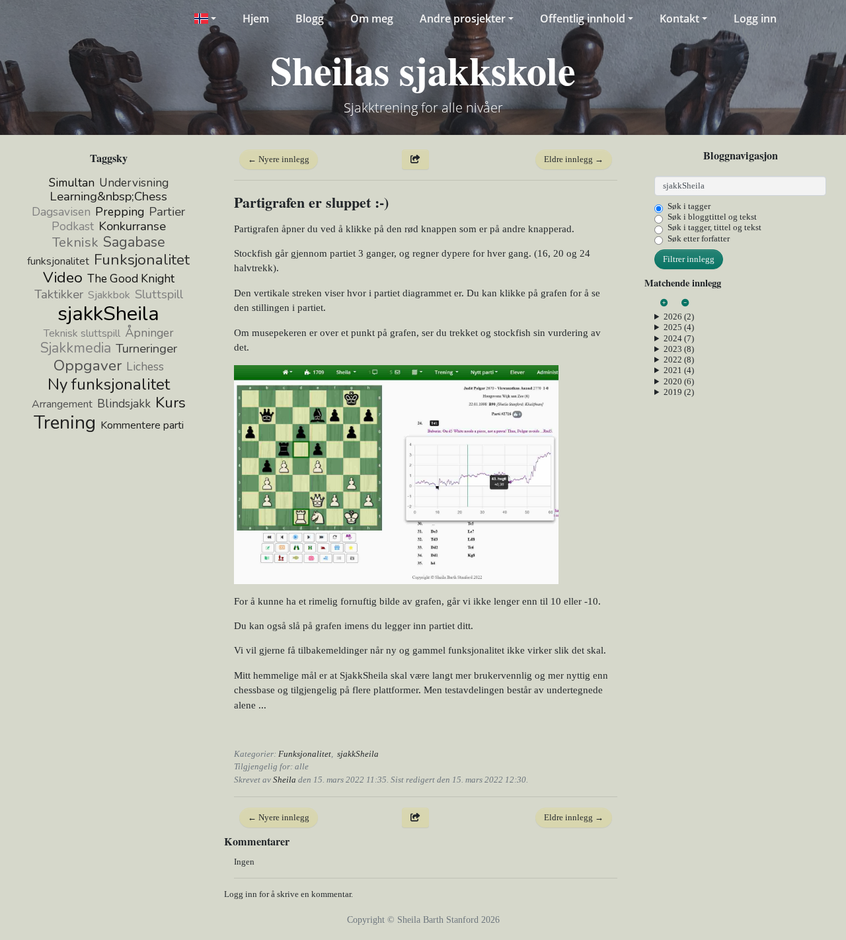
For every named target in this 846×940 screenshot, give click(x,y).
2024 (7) (679, 338)
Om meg (371, 18)
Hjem (256, 18)
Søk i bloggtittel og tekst (712, 217)
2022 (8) (679, 359)
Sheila (284, 780)
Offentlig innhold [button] (582, 18)
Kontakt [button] (679, 18)
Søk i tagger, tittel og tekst (714, 227)
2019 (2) (679, 392)
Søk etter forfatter (699, 238)
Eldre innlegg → (573, 159)
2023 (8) (679, 349)
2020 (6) (679, 381)
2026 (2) (679, 316)
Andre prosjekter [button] (463, 18)
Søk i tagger (689, 206)
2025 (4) (679, 327)
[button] (204, 18)
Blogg (309, 18)
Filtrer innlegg (688, 259)
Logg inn (755, 18)
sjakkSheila (358, 754)
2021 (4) (679, 370)
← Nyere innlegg (278, 159)
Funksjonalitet (304, 754)
